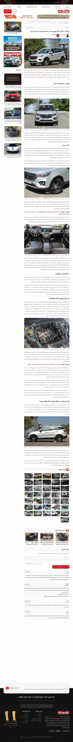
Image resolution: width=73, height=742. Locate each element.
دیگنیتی (30, 2)
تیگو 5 (44, 352)
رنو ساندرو (45, 222)
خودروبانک (44, 75)
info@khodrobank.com (14, 688)
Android (58, 731)
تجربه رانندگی (19, 7)
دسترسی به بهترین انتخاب (54, 717)
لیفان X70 (42, 77)
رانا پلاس (34, 2)
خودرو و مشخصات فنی (46, 7)
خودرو (40, 73)
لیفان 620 (26, 155)
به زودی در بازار (54, 21)
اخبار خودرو (67, 7)
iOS (51, 731)
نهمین (8, 725)
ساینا (38, 2)
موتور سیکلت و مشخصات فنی (31, 7)
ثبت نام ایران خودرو (49, 2)
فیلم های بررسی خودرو (7, 7)
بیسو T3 (42, 450)
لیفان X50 (61, 217)
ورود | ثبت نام (7, 11)
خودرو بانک (66, 21)
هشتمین (11, 725)
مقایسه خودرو (57, 7)
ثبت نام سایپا (42, 2)
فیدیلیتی (26, 2)
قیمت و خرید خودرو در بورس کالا (18, 2)
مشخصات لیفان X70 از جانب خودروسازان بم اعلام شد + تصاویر (43, 365)
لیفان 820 (51, 202)
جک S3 (55, 455)
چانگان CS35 (60, 165)
